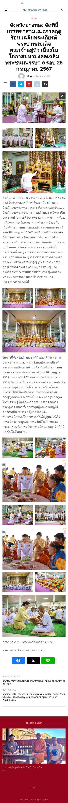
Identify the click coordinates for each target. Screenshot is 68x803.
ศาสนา (34, 18)
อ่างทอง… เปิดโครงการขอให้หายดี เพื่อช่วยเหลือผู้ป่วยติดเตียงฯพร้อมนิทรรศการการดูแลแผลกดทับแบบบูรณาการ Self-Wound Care (33, 697)
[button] (28, 787)
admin (29, 76)
